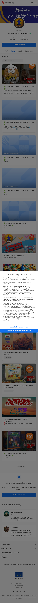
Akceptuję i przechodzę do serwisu (19, 330)
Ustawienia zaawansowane (19, 327)
